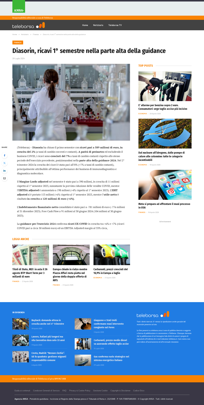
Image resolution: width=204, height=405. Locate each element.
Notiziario (98, 25)
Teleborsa (48, 17)
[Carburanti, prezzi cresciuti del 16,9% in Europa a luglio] (111, 255)
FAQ (64, 390)
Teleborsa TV (115, 25)
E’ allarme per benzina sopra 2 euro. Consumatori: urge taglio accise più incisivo (162, 107)
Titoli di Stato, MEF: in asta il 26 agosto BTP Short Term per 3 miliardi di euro (29, 273)
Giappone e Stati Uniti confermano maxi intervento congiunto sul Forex (109, 324)
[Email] (4, 178)
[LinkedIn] (4, 171)
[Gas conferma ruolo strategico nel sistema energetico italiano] (83, 360)
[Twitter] (4, 163)
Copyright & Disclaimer (120, 390)
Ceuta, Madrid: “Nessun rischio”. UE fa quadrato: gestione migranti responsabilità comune (49, 356)
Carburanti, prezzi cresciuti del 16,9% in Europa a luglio (110, 271)
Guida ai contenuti (22, 390)
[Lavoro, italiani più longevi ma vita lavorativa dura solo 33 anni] (20, 340)
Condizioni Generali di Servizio (46, 390)
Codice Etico (138, 390)
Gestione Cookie (100, 390)
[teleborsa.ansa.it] (28, 25)
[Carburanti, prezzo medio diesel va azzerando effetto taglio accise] (83, 344)
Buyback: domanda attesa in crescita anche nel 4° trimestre (48, 322)
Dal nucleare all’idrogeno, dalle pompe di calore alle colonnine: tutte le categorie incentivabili (161, 156)
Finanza (18, 42)
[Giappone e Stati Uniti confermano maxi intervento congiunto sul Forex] (83, 324)
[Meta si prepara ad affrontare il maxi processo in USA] (165, 185)
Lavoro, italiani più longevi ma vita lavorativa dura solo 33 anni (48, 338)
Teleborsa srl (44, 378)
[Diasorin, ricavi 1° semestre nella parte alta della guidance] (71, 102)
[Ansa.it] (18, 8)
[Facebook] (4, 155)
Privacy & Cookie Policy (79, 390)
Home (85, 25)
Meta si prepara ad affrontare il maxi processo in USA (164, 205)
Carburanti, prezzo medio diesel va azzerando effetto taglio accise (111, 342)
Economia (97, 278)
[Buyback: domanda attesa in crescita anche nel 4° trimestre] (20, 324)
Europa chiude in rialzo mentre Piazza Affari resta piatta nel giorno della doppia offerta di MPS (70, 275)
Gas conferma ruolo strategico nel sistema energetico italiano (111, 358)
